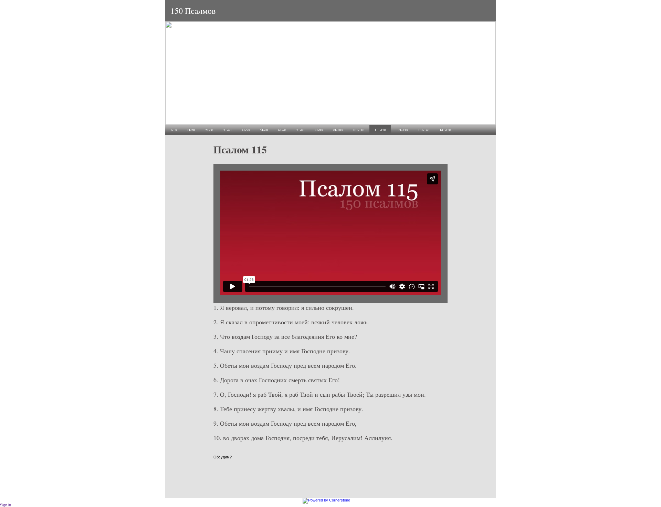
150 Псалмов (193, 10)
